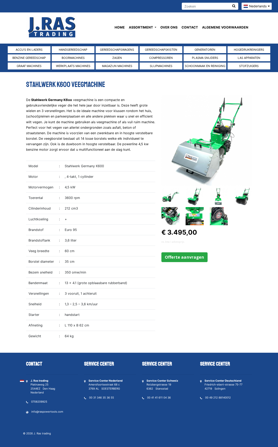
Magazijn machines (117, 66)
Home (120, 27)
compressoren (161, 57)
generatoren (205, 49)
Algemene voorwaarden (225, 27)
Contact (190, 27)
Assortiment (141, 27)
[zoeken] (233, 6)
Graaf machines (29, 66)
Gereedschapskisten (161, 49)
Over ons (168, 27)
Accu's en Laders (29, 49)
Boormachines (73, 57)
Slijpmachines (161, 66)
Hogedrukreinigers (249, 49)
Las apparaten (249, 57)
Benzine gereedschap (29, 57)
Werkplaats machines (73, 66)
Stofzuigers (249, 66)
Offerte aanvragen (184, 257)
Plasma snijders (205, 57)
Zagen (117, 57)
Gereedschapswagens (117, 49)
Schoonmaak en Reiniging (205, 66)
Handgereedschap (73, 49)
